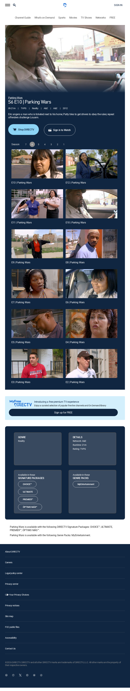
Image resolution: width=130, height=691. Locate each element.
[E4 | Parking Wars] (91, 323)
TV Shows (86, 17)
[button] (7, 5)
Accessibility (10, 637)
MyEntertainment (86, 484)
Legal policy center (14, 573)
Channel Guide (23, 17)
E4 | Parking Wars (75, 342)
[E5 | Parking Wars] (37, 323)
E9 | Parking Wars (20, 262)
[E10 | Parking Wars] (91, 203)
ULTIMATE (28, 491)
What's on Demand (44, 17)
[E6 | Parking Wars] (91, 283)
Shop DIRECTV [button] (26, 129)
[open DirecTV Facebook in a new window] (13, 675)
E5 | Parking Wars (20, 342)
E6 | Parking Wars (75, 302)
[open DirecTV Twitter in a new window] (20, 675)
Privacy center (11, 583)
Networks (101, 17)
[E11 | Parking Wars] (37, 203)
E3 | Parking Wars (20, 382)
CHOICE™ (27, 484)
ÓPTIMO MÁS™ (30, 506)
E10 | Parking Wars (76, 222)
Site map (9, 616)
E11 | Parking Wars (21, 222)
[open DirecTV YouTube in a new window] (34, 675)
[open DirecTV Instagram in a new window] (27, 675)
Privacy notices (12, 605)
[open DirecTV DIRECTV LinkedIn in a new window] (6, 675)
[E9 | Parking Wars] (37, 243)
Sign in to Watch (62, 130)
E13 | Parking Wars (21, 182)
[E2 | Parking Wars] (91, 363)
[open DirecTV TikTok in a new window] (41, 675)
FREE (112, 17)
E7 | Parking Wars (20, 302)
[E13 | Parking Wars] (37, 163)
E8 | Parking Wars (75, 262)
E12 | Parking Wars (76, 182)
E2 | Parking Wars (75, 382)
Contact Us (10, 648)
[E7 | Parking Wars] (37, 283)
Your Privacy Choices (19, 594)
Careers (8, 562)
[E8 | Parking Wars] (91, 243)
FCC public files (12, 626)
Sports (61, 17)
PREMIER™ (28, 499)
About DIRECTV (12, 551)
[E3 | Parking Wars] (37, 363)
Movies (73, 17)
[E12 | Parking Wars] (91, 163)
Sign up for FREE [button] (63, 412)
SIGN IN (118, 5)
